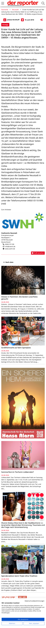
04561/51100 (9, 244)
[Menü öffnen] (2, 3)
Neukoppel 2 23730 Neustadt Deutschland (7, 240)
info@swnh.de (10, 246)
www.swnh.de (10, 249)
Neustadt (15, 10)
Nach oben (9, 262)
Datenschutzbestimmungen (34, 601)
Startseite (4, 10)
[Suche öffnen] (43, 3)
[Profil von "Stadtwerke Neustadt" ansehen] (23, 233)
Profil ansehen (38, 253)
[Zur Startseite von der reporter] (22, 3)
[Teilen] (41, 19)
